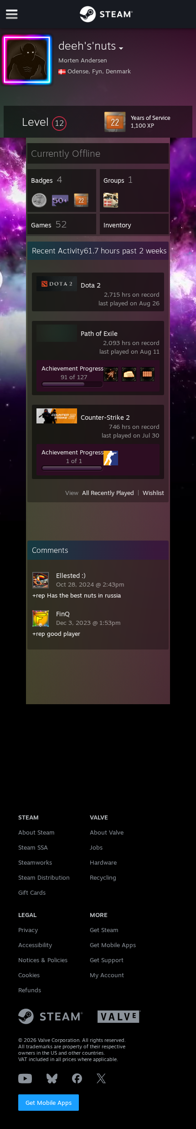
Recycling (103, 877)
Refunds (29, 990)
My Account (107, 975)
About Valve (107, 832)
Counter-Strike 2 (105, 417)
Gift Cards (32, 892)
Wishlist (153, 492)
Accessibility (35, 945)
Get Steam (104, 929)
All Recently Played (108, 492)
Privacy (28, 929)
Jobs (96, 847)
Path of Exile (99, 333)
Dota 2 (91, 285)
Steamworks (35, 862)
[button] (44, 122)
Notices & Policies (42, 960)
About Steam (36, 832)
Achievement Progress (72, 368)
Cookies (29, 975)
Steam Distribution (44, 877)
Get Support (107, 960)
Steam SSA (33, 847)
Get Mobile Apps (49, 1102)
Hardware (103, 862)
